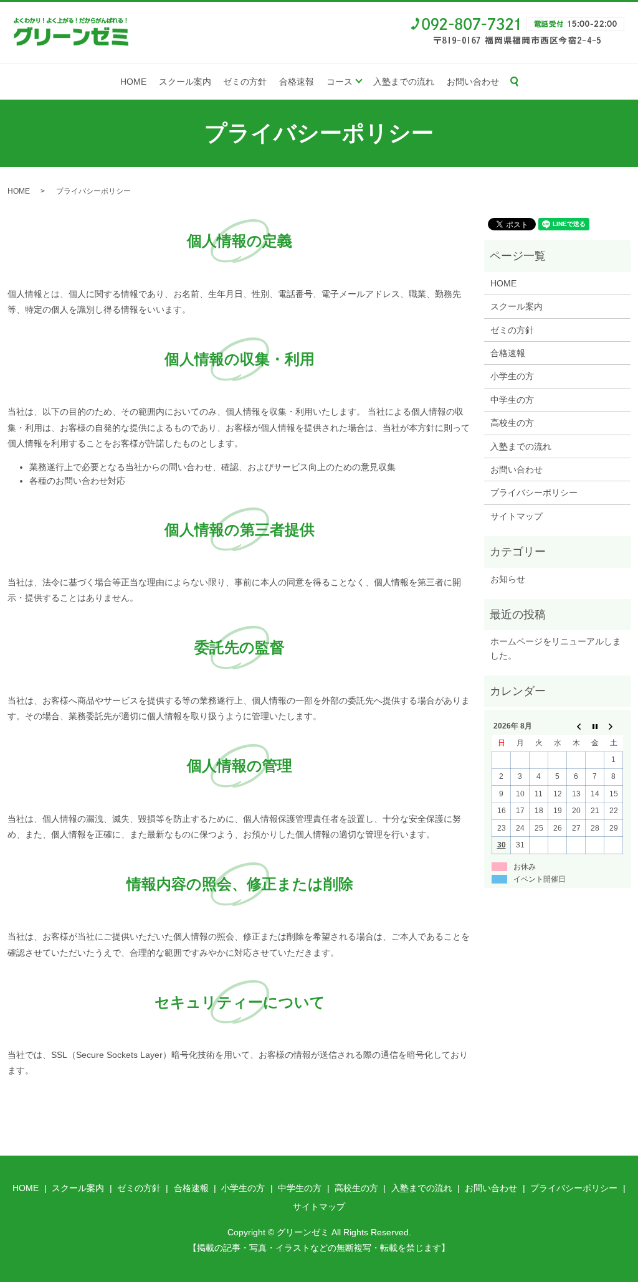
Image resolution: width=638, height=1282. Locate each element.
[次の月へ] (613, 727)
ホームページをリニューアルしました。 (555, 648)
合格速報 (296, 82)
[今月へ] (595, 727)
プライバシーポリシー (534, 492)
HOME (133, 82)
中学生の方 (512, 400)
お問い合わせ (473, 82)
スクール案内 (185, 82)
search (514, 81)
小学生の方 (512, 376)
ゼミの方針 (245, 82)
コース (339, 82)
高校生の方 (512, 423)
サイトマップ (516, 516)
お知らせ (507, 579)
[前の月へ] (576, 727)
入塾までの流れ (403, 82)
